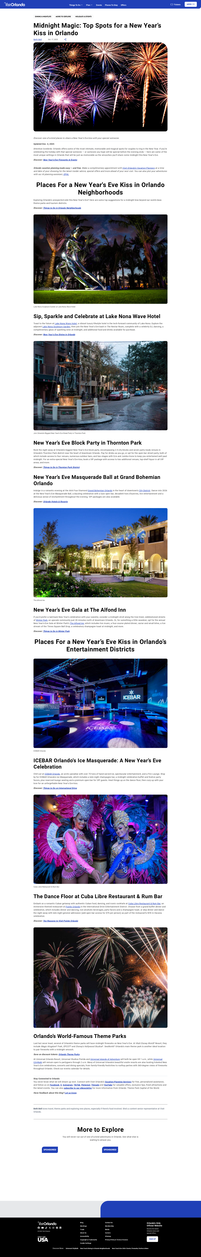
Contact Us (109, 1223)
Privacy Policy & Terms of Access (116, 1240)
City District (144, 490)
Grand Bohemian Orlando (100, 490)
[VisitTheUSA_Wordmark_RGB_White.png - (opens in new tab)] (43, 1239)
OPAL (66, 174)
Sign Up (152, 1239)
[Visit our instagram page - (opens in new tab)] (53, 1227)
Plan (88, 5)
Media (107, 1229)
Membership (109, 1226)
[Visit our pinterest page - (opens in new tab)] (57, 1227)
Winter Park (41, 620)
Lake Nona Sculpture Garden (56, 326)
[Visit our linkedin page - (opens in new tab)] (60, 1227)
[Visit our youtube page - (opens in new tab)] (42, 1227)
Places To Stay (111, 5)
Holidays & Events (83, 16)
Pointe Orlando (73, 906)
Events (99, 5)
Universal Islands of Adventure (105, 1059)
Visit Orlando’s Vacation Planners (138, 168)
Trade (82, 1229)
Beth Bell (38, 39)
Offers (123, 5)
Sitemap (108, 1236)
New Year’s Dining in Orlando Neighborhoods (95, 1248)
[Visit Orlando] (14, 4)
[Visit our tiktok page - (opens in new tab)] (46, 1227)
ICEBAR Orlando (52, 773)
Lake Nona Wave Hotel (66, 323)
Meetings (83, 1226)
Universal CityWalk (72, 1248)
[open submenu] (82, 5)
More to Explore (63, 16)
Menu (189, 4)
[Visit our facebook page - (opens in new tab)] (39, 1227)
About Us (83, 1233)
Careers (108, 1233)
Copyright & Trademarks (88, 1240)
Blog (81, 1223)
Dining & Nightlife (43, 16)
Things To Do (74, 5)
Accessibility (84, 1236)
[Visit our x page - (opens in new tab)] (50, 1227)
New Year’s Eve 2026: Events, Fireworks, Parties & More (130, 1248)
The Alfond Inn (77, 623)
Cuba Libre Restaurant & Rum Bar (144, 903)
